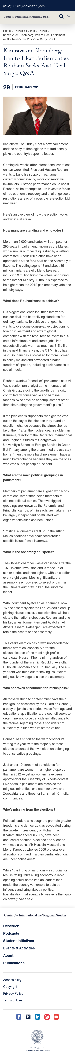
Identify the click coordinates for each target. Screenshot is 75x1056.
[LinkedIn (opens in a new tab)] (37, 1017)
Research (11, 926)
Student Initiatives (18, 940)
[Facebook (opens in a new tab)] (18, 1017)
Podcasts (11, 933)
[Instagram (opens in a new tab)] (47, 1017)
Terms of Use (12, 1000)
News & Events (25, 30)
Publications (14, 963)
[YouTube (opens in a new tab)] (56, 1017)
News (43, 30)
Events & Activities (19, 948)
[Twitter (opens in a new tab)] (28, 1017)
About (8, 955)
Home (7, 30)
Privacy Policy (13, 993)
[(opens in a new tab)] (24, 6)
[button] (67, 6)
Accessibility (12, 980)
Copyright (10, 986)
